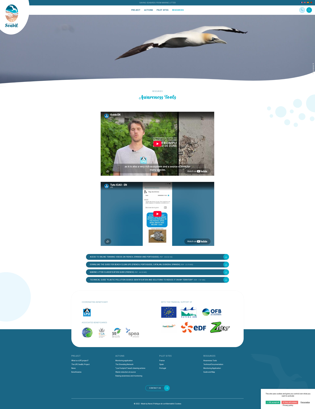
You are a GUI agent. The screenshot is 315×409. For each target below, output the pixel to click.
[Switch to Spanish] (307, 2)
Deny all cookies (290, 402)
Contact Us (155, 388)
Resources (178, 10)
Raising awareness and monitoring (128, 376)
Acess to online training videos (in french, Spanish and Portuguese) (131, 257)
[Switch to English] (304, 2)
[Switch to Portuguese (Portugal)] (311, 2)
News (73, 368)
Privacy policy (288, 405)
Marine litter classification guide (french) (118, 272)
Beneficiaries (76, 372)
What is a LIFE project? (79, 361)
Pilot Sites (162, 10)
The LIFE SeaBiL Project (80, 364)
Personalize (305, 402)
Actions (148, 10)
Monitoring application (124, 361)
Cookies (178, 404)
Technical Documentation (213, 364)
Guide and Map (209, 372)
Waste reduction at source (125, 372)
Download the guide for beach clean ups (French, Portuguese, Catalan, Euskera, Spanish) (141, 264)
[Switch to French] (301, 2)
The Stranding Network (124, 364)
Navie (150, 404)
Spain (161, 364)
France (162, 361)
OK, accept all (273, 402)
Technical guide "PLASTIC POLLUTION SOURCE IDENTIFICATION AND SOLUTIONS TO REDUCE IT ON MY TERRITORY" (147, 280)
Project (136, 10)
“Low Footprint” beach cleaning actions (130, 368)
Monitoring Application (212, 368)
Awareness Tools (210, 361)
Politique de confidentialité (163, 404)
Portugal (162, 368)
